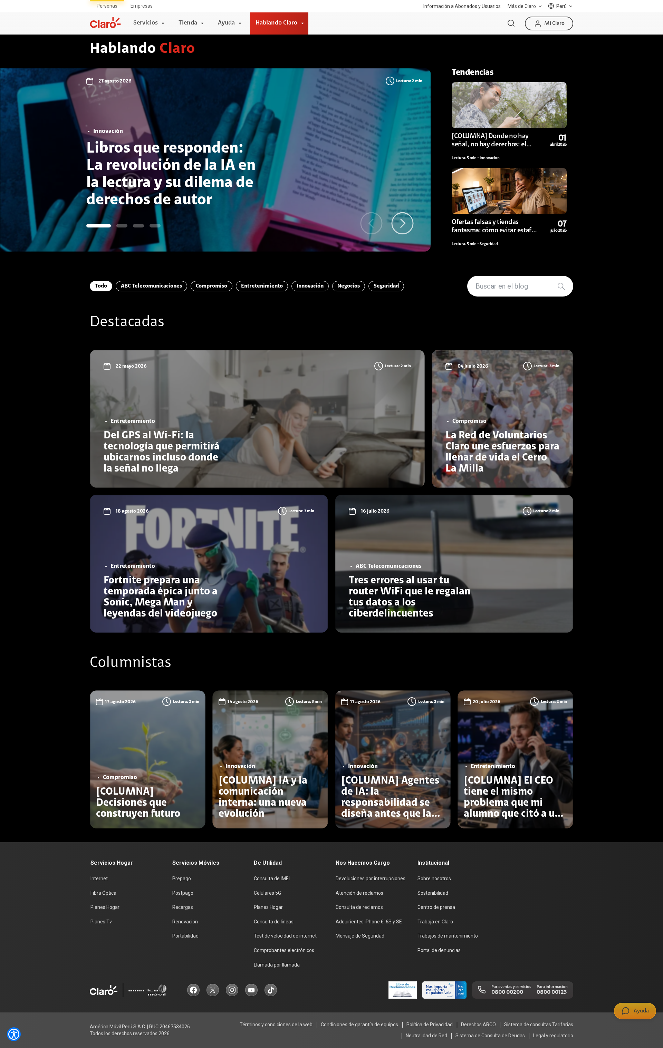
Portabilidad (185, 936)
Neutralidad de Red (426, 1035)
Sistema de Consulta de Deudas (490, 1035)
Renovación (185, 921)
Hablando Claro (276, 23)
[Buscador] (511, 23)
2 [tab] (121, 225)
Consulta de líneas (274, 921)
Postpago (182, 893)
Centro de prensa (436, 907)
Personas (107, 6)
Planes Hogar (104, 907)
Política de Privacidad (429, 1024)
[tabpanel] (215, 160)
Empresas (142, 6)
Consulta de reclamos (359, 907)
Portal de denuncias (439, 950)
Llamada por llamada (277, 965)
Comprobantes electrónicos (284, 950)
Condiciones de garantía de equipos (359, 1024)
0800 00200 (507, 992)
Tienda (188, 23)
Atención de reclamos (359, 893)
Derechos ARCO (478, 1024)
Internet (99, 878)
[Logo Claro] (105, 22)
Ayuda (226, 23)
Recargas (182, 907)
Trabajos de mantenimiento (447, 936)
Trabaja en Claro (435, 921)
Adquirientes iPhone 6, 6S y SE (369, 921)
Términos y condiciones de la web (276, 1024)
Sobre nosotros (434, 878)
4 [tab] (155, 225)
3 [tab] (138, 225)
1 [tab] (98, 225)
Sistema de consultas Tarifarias (538, 1024)
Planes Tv (101, 921)
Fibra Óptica (103, 893)
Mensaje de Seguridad (360, 936)
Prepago (181, 878)
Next (402, 223)
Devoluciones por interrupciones (370, 878)
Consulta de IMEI (272, 878)
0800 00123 (552, 992)
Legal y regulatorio (553, 1035)
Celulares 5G (267, 893)
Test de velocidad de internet (285, 936)
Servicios (145, 23)
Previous (371, 223)
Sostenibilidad (432, 893)
